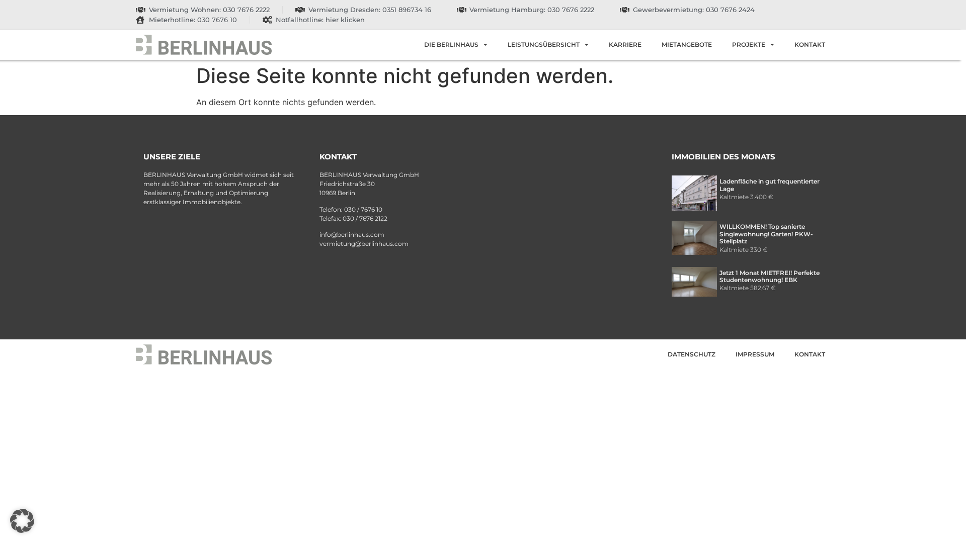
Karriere (625, 44)
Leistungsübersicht (544, 44)
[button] (22, 521)
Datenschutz (691, 354)
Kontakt (809, 44)
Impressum (755, 354)
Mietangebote (687, 44)
